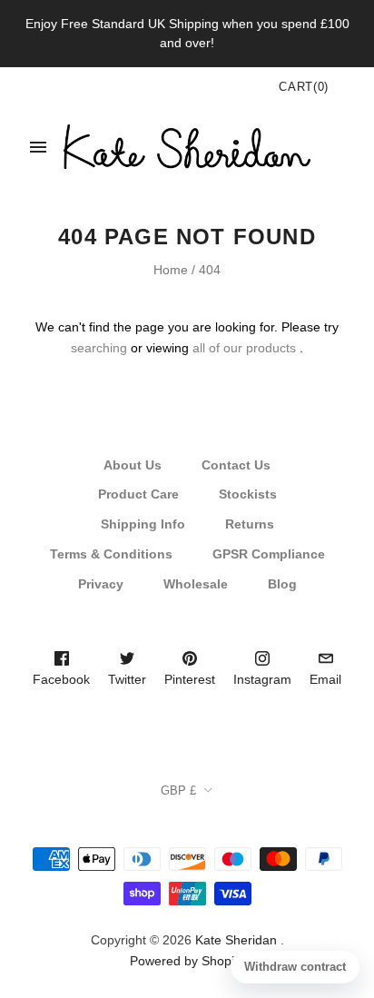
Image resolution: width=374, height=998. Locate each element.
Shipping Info (143, 524)
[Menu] (38, 147)
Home (170, 269)
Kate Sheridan (236, 940)
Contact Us (236, 465)
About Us (132, 465)
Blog (282, 584)
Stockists (248, 494)
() (304, 87)
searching (99, 348)
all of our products (244, 348)
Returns (249, 524)
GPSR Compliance (268, 554)
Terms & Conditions (111, 554)
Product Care (138, 494)
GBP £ (178, 790)
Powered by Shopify (187, 961)
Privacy (100, 584)
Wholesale (195, 584)
